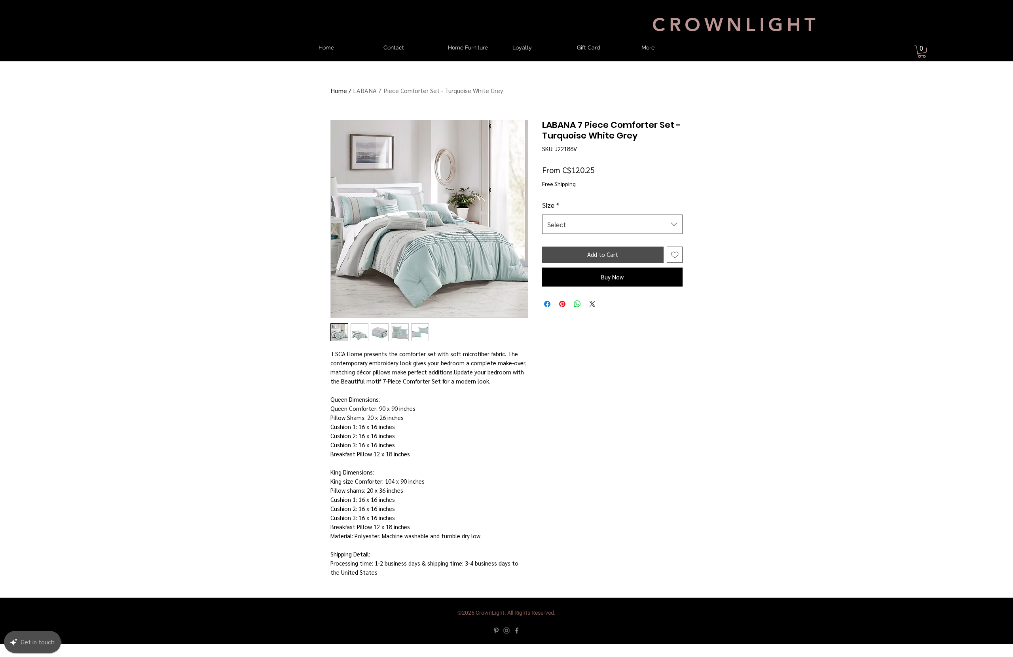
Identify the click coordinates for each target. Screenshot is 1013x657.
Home (338, 97)
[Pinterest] (496, 644)
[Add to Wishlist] (675, 268)
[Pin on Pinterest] (562, 317)
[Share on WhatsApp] (577, 317)
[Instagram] (506, 644)
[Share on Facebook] (547, 317)
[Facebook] (517, 644)
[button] (921, 52)
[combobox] (612, 237)
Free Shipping (559, 190)
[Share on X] (592, 317)
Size (551, 217)
